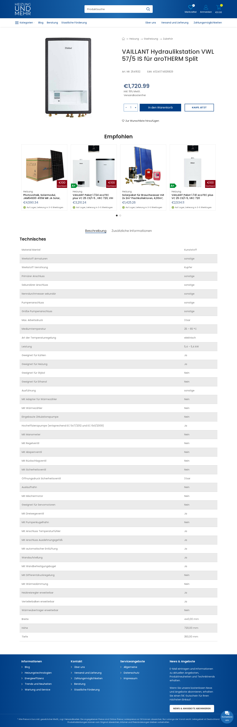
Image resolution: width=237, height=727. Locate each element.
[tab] (95, 231)
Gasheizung (151, 38)
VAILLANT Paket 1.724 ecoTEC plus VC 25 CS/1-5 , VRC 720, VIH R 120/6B (93, 198)
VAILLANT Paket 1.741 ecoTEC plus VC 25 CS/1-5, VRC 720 (192, 196)
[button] (64, 158)
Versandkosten (71, 719)
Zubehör (168, 38)
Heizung (134, 38)
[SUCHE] (148, 9)
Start (125, 38)
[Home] (23, 9)
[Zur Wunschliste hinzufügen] (64, 150)
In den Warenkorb (160, 107)
